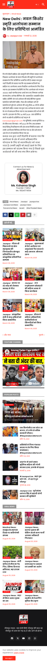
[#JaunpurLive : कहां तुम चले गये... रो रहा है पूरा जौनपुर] (10, 480)
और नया (7, 335)
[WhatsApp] (17, 215)
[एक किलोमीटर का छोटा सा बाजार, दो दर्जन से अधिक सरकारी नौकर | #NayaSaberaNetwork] (10, 431)
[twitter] (18, 638)
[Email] (28, 215)
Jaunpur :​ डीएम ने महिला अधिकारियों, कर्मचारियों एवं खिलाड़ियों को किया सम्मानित (33, 320)
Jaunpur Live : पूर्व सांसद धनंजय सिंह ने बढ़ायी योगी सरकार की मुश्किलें (31, 494)
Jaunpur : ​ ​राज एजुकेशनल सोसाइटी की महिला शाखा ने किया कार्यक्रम (33, 287)
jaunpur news (25, 205)
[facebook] (12, 638)
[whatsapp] (35, 638)
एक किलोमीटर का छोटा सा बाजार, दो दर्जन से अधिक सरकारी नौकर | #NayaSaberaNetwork (31, 431)
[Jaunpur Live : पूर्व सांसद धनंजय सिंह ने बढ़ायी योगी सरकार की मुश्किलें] (10, 495)
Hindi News (16, 14)
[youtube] (23, 638)
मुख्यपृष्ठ (6, 14)
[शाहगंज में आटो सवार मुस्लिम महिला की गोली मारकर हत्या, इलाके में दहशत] (10, 466)
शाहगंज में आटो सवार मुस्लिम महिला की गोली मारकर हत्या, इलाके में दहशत (32, 465)
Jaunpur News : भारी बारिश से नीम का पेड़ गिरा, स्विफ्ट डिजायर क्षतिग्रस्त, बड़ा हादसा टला (12, 566)
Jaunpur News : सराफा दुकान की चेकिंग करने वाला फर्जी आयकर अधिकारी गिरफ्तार (34, 532)
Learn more (19, 652)
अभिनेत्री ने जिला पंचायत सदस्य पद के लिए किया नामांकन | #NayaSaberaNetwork (31, 448)
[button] (3, 4)
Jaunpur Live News (10, 205)
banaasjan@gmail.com (13, 121)
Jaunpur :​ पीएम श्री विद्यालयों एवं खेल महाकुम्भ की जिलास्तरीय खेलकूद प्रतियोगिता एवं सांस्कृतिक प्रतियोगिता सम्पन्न (12, 251)
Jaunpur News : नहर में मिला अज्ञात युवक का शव (12, 598)
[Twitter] (11, 215)
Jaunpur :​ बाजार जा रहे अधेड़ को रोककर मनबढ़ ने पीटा (11, 286)
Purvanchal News (10, 208)
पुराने (41, 335)
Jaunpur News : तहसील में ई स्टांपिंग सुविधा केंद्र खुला (33, 598)
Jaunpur (24, 202)
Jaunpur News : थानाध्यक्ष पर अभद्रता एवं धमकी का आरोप (33, 564)
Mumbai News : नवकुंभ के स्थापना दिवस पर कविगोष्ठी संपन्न (11, 531)
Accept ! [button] (9, 658)
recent (21, 208)
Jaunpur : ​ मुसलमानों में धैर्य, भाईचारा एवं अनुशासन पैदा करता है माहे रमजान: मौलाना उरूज (34, 249)
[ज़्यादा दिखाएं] (34, 215)
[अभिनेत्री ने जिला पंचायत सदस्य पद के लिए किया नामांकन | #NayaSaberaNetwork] (10, 448)
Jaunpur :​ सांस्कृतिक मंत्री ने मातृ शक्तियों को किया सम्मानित (12, 317)
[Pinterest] (22, 215)
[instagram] (29, 638)
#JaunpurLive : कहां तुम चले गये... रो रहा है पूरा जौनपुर (30, 479)
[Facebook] (5, 215)
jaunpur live (34, 202)
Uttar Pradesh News (34, 208)
